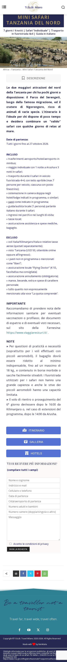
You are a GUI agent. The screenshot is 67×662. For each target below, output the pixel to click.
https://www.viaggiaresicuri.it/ (26, 332)
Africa (6, 69)
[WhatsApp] (45, 574)
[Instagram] (47, 630)
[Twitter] (30, 574)
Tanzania (16, 69)
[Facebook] (23, 574)
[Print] (16, 574)
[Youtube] (29, 630)
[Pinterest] (37, 574)
